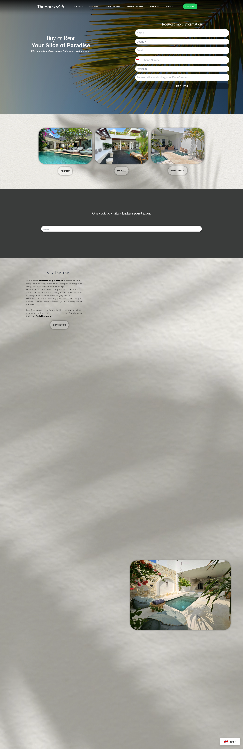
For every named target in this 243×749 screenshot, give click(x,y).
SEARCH (169, 6)
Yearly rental (112, 6)
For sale (78, 6)
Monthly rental (135, 6)
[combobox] (138, 60)
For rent (94, 6)
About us (154, 6)
